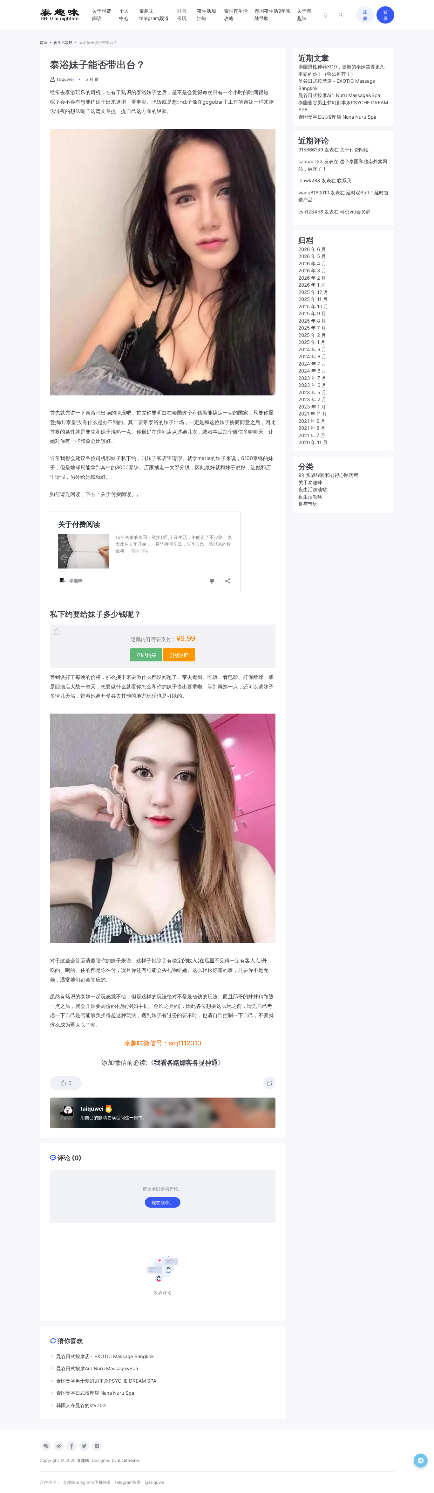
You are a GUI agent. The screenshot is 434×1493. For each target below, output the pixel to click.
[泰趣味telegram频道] (421, 1461)
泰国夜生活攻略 (236, 14)
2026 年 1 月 (311, 285)
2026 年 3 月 (312, 271)
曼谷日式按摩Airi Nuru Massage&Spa (339, 95)
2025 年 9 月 (312, 313)
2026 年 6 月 (312, 249)
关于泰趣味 (304, 14)
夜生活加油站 (206, 14)
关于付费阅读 (101, 14)
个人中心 (124, 14)
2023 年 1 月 (312, 407)
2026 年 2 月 (312, 278)
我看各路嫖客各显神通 (186, 1062)
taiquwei (65, 79)
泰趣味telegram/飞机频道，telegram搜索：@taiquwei (114, 1482)
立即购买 (146, 655)
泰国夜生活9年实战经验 (272, 14)
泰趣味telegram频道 (154, 14)
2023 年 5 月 (312, 392)
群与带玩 (181, 14)
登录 (385, 15)
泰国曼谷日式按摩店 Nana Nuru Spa (337, 117)
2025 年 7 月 (312, 328)
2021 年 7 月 (311, 435)
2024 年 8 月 (312, 356)
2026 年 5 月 (312, 256)
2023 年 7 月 (312, 378)
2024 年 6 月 (312, 371)
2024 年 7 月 (312, 364)
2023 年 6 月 (312, 385)
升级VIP (179, 655)
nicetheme (128, 1460)
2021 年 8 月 (311, 428)
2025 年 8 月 (312, 321)
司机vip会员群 (355, 212)
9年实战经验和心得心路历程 (328, 475)
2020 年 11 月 (313, 442)
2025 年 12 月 (313, 292)
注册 (365, 15)
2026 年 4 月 (312, 264)
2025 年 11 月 (313, 299)
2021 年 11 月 (312, 414)
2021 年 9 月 (311, 421)
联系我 (344, 181)
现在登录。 (163, 1202)
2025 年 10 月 (313, 306)
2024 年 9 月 (312, 349)
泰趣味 (83, 1460)
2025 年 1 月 (311, 342)
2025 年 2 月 (312, 335)
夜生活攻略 (310, 497)
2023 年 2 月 (312, 399)
